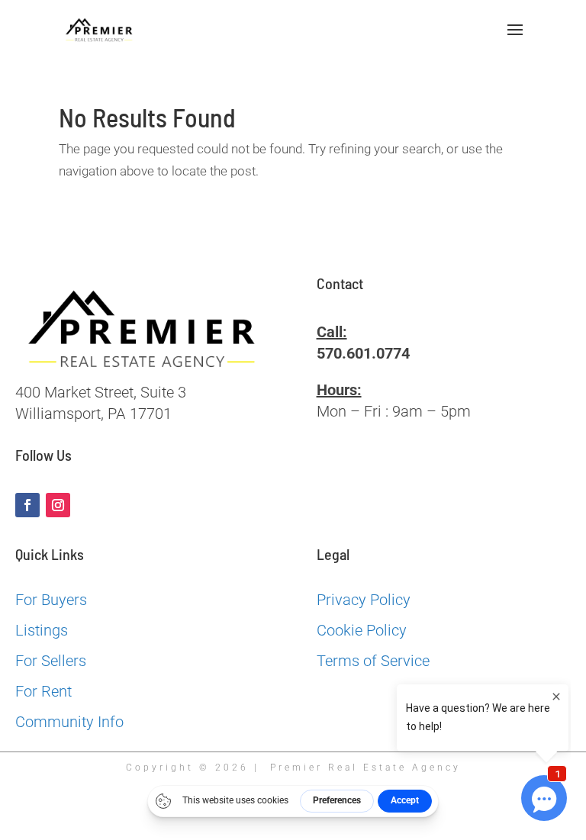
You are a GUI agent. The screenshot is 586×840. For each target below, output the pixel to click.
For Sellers (50, 661)
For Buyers (51, 600)
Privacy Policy (364, 600)
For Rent (43, 691)
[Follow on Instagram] (58, 505)
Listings (41, 630)
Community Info (69, 722)
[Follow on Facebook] (27, 505)
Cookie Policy (362, 630)
